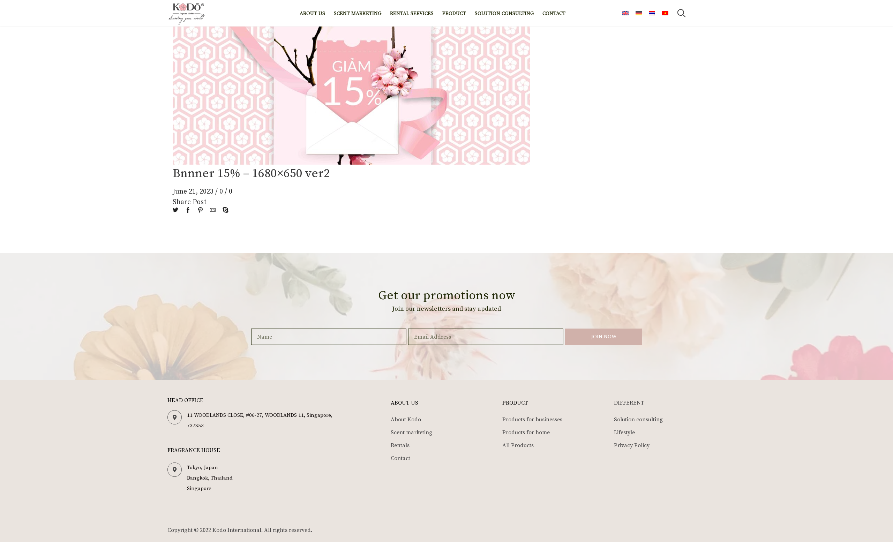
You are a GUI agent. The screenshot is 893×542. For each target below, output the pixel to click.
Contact (553, 13)
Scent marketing (357, 13)
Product (454, 13)
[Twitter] (177, 210)
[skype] (223, 210)
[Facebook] (188, 210)
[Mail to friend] (213, 210)
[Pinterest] (200, 210)
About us (312, 13)
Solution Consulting (504, 13)
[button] (681, 13)
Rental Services (412, 13)
